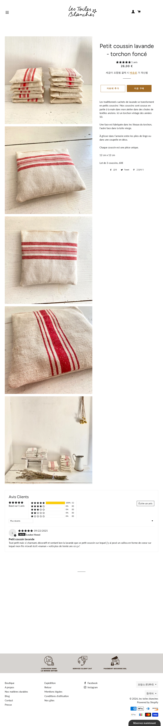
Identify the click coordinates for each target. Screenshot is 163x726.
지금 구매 (139, 88)
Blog (7, 696)
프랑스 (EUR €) (146, 684)
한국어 (150, 693)
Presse (8, 704)
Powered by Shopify (147, 702)
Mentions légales (53, 691)
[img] (25, 530)
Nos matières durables (16, 691)
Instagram (92, 687)
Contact (9, 700)
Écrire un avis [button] (145, 503)
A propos (9, 687)
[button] (123, 62)
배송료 (133, 72)
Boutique (9, 683)
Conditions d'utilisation (56, 696)
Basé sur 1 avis (17, 505)
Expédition (50, 683)
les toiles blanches (148, 698)
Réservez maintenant (144, 723)
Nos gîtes (49, 700)
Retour (47, 687)
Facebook (92, 683)
